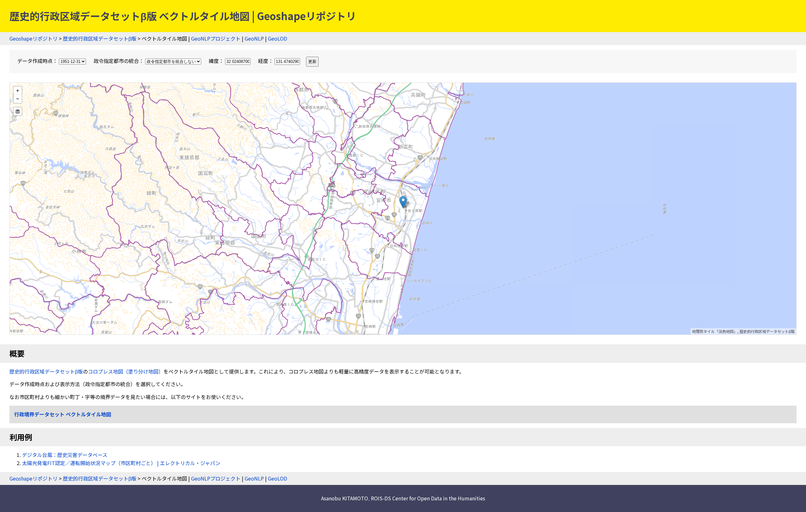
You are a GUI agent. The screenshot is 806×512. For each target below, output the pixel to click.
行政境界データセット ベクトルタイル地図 (62, 414)
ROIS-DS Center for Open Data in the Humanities (428, 498)
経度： (266, 61)
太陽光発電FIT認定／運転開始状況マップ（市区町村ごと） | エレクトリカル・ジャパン (121, 463)
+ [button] (18, 91)
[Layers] (18, 111)
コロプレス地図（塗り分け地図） (125, 371)
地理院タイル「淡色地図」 (714, 331)
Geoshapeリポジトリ (33, 38)
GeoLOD (277, 38)
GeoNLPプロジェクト (216, 38)
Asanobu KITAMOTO (344, 498)
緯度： (217, 61)
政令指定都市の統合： (119, 61)
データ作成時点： (38, 61)
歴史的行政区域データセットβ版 (99, 38)
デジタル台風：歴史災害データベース (64, 455)
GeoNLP (254, 38)
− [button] (18, 99)
